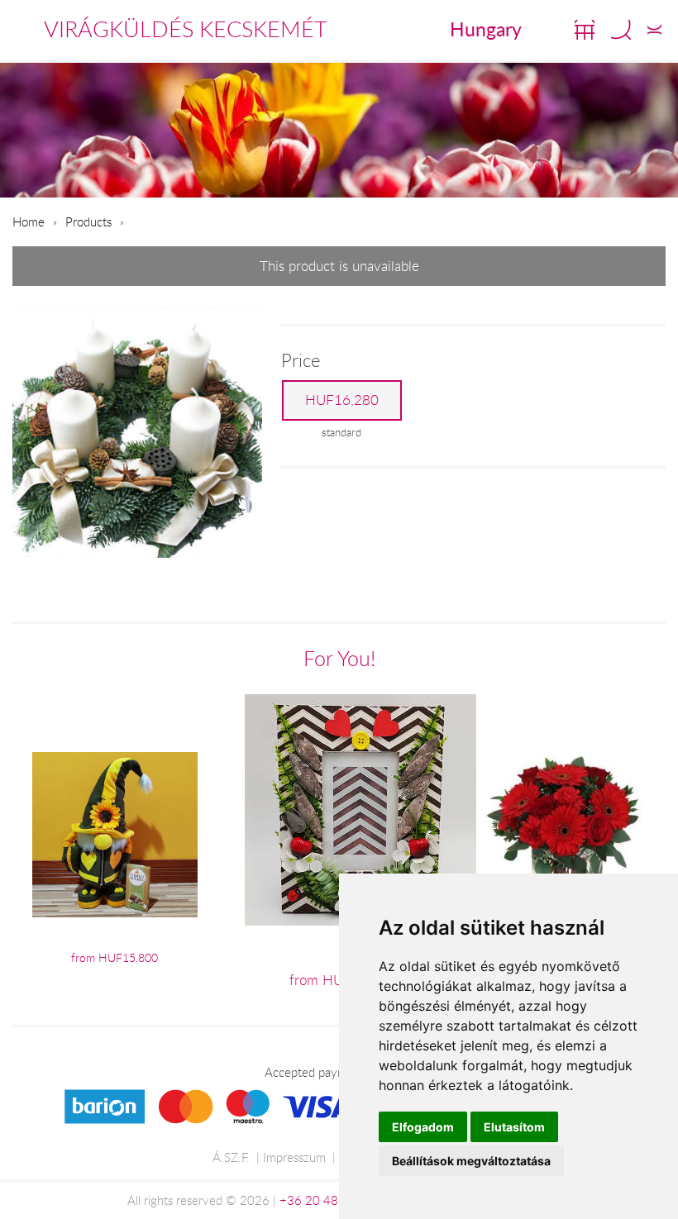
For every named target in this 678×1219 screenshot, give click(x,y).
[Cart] (584, 30)
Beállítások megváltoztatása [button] (471, 1161)
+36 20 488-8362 (329, 1200)
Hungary (486, 29)
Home (28, 221)
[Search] (621, 30)
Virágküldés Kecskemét (185, 29)
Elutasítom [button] (514, 1127)
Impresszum (294, 1157)
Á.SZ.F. (231, 1157)
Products (88, 221)
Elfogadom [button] (423, 1127)
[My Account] (654, 30)
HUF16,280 (342, 400)
